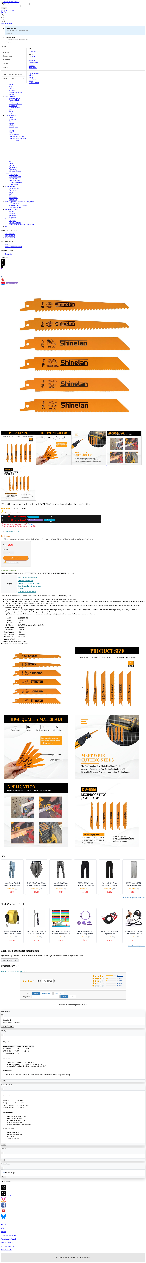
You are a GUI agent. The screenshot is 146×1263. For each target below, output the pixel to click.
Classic (11, 102)
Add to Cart (17, 558)
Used (29, 520)
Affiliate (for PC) (6, 1250)
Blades (20, 589)
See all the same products (136, 946)
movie (31, 77)
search (4, 8)
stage (11, 86)
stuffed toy (13, 119)
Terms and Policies (7, 1246)
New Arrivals (7, 56)
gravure (12, 94)
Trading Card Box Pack (17, 136)
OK (3, 1160)
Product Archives (7, 1243)
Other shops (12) (13, 532)
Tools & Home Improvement (12, 74)
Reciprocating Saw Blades (27, 591)
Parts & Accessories (9, 78)
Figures (11, 132)
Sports (11, 88)
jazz (10, 109)
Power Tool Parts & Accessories (29, 583)
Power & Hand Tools (25, 580)
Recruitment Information (9, 1239)
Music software (10, 96)
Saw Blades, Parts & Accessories (29, 586)
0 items (119, 985)
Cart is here (32, 56)
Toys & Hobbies (10, 115)
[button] (73, 21)
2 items (119, 981)
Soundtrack (13, 106)
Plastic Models (14, 134)
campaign (6, 52)
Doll (10, 121)
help (2, 1228)
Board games (13, 127)
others (11, 85)
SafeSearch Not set (7, 10)
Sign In (3, 12)
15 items (120, 976)
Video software (34, 73)
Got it (3, 1080)
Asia (11, 113)
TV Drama (32, 79)
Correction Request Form (9, 960)
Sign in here (33, 51)
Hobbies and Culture (16, 92)
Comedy (12, 90)
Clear (72, 996)
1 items (119, 983)
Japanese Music (14, 98)
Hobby (11, 131)
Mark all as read (6, 24)
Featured (5, 63)
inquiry (3, 1232)
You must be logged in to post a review (14, 971)
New (21, 517)
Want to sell (6, 67)
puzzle (11, 123)
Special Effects (34, 83)
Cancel (4, 1026)
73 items (48, 981)
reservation (6, 60)
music (31, 81)
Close (3, 1144)
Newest (35, 993)
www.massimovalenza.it (11, 2)
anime (31, 75)
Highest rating (46, 993)
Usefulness (58, 993)
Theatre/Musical (14, 108)
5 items (119, 978)
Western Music (14, 100)
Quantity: (6, 1020)
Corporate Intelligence (8, 1235)
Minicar (12, 125)
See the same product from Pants (134, 897)
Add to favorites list (12, 563)
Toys (11, 117)
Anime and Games (15, 104)
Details (30, 524)
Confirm (10, 1026)
